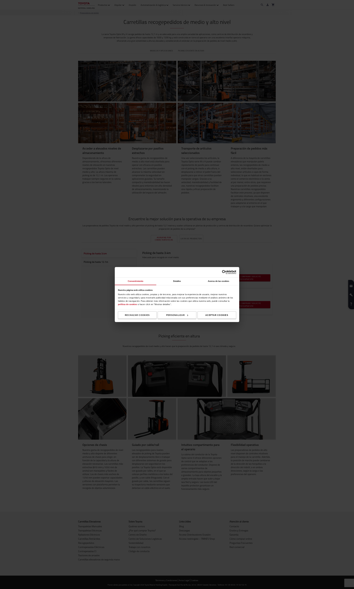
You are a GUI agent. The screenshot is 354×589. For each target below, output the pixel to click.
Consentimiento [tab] (135, 281)
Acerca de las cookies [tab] (218, 281)
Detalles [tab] (177, 281)
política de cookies (127, 304)
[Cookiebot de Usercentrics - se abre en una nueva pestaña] (224, 272)
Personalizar (175, 315)
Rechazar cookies (137, 315)
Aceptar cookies (216, 315)
